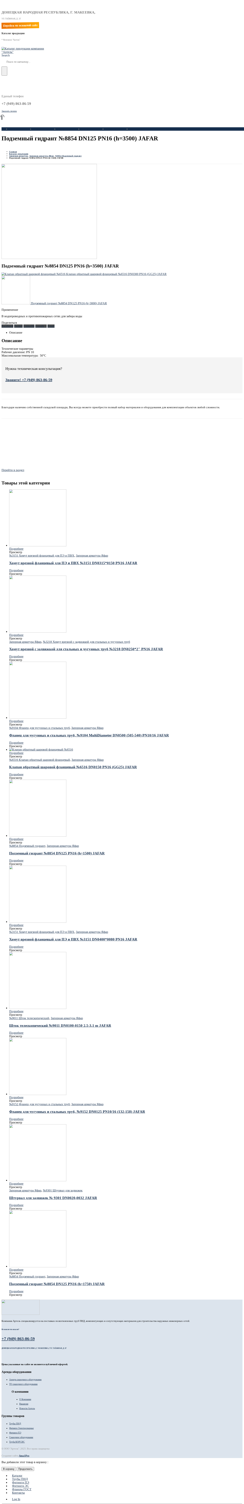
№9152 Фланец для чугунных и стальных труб (39, 1104)
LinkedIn (29, 326)
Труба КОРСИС (17, 1442)
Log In (16, 1499)
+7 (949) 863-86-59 (18, 1338)
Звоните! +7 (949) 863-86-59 (28, 380)
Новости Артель (27, 1408)
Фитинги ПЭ (66, 129)
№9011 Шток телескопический (29, 1018)
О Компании (25, 1399)
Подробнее (16, 548)
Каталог (14, 129)
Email (51, 326)
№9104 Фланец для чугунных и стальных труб (39, 727)
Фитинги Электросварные (21, 1428)
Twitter (18, 326)
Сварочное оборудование (21, 1437)
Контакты (136, 129)
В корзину (8, 1469)
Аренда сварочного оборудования (25, 1379)
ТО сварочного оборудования (23, 1384)
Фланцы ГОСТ (115, 129)
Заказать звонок (9, 111)
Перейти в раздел (13, 470)
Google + (41, 326)
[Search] (4, 71)
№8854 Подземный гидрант (27, 845)
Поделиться (9, 322)
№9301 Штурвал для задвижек (63, 1190)
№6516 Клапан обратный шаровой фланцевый (39, 759)
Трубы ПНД (41, 129)
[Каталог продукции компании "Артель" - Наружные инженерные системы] (25, 52)
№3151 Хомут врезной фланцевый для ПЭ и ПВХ (41, 555)
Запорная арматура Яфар (92, 555)
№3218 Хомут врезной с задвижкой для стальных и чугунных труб (86, 641)
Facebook (7, 326)
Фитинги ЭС (89, 129)
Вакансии (23, 1404)
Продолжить (25, 1469)
